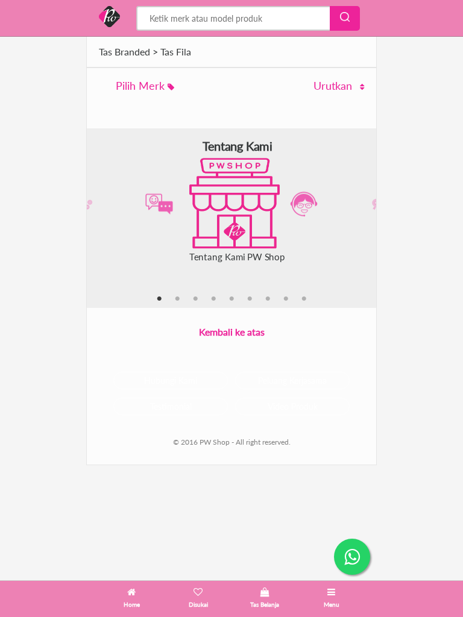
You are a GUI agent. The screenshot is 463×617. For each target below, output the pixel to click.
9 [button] (304, 299)
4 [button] (213, 299)
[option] (231, 205)
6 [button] (250, 299)
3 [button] (195, 299)
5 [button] (231, 299)
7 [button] (268, 299)
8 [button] (286, 299)
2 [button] (177, 299)
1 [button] (159, 299)
